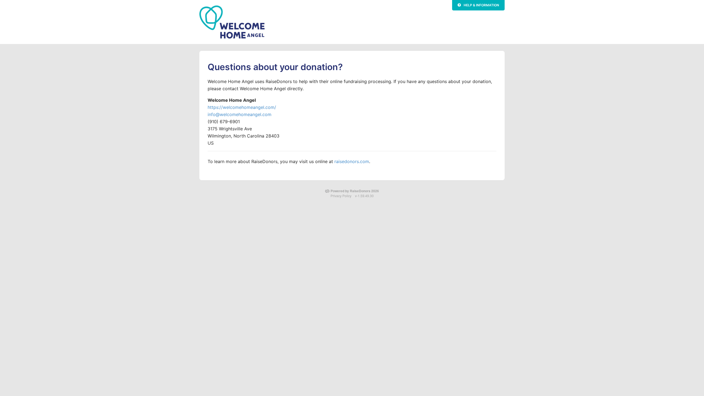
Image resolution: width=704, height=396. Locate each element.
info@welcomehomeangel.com (239, 114)
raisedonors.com (351, 161)
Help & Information (481, 5)
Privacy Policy (341, 195)
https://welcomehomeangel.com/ (242, 107)
